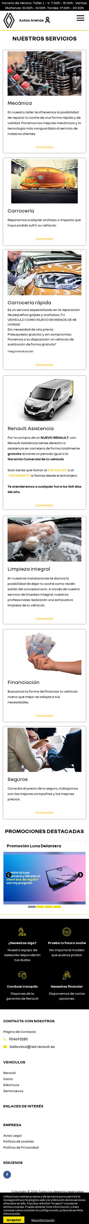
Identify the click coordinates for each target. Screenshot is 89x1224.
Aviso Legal (12, 1135)
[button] (32, 907)
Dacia (8, 1079)
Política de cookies (18, 1141)
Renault (9, 1073)
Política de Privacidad (21, 1147)
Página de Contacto (19, 1031)
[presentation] (8, 875)
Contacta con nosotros (29, 1020)
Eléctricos (11, 1085)
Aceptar (13, 1219)
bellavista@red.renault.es (32, 1046)
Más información (43, 1220)
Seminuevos (13, 1091)
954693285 (18, 1039)
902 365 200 (57, 470)
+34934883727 (19, 475)
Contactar (44, 147)
